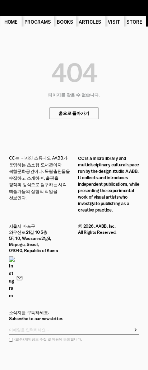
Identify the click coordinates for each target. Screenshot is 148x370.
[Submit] (136, 330)
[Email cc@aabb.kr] (19, 277)
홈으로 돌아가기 (74, 113)
